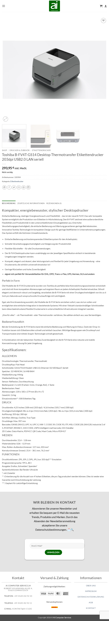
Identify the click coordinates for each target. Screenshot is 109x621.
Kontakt (91, 608)
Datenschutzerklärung (91, 597)
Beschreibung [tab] (9, 203)
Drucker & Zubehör (20, 150)
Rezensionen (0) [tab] (54, 203)
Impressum (91, 591)
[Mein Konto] (105, 6)
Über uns (91, 586)
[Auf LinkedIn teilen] (28, 187)
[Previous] (7, 69)
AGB (91, 602)
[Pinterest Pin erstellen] (23, 187)
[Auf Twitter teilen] (14, 187)
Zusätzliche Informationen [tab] (31, 203)
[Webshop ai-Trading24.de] (54, 6)
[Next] (101, 69)
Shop (4, 150)
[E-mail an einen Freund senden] (19, 187)
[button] (3, 6)
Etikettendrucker (41, 150)
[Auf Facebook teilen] (9, 187)
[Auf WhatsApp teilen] (4, 187)
